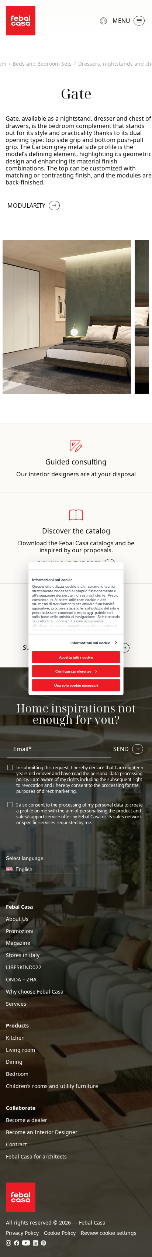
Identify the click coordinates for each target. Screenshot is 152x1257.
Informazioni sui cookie (90, 642)
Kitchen (15, 1038)
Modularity (26, 205)
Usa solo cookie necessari (76, 685)
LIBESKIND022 (23, 967)
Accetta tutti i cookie (76, 657)
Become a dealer (26, 1120)
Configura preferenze (73, 671)
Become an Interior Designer (41, 1132)
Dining (14, 1062)
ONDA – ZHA (21, 979)
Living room (20, 1050)
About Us (17, 919)
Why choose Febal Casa (34, 991)
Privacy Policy (22, 1233)
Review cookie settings (109, 1233)
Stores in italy (22, 955)
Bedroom (17, 1074)
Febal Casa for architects (36, 1156)
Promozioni (20, 931)
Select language (104, 21)
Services (16, 1004)
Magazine (18, 943)
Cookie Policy (60, 1233)
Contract (16, 1144)
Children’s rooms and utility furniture (52, 1086)
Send (121, 749)
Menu (121, 21)
